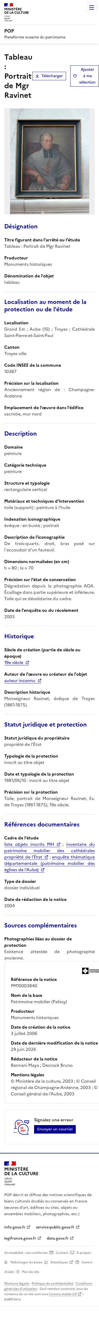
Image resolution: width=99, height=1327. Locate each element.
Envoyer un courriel (55, 1129)
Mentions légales (16, 1283)
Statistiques (59, 1262)
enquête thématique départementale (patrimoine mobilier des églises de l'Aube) (49, 863)
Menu (91, 7)
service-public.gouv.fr (55, 1227)
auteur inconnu (19, 680)
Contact (62, 1252)
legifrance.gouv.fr (20, 1238)
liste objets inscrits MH (29, 844)
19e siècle (13, 662)
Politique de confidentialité (52, 1283)
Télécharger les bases (26, 1262)
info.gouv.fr (14, 1227)
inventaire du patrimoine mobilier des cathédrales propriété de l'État (49, 850)
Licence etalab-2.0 (63, 1294)
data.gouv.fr (58, 1238)
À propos (84, 1252)
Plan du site (30, 1272)
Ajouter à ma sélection (87, 76)
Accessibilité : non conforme (26, 1252)
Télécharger (52, 76)
